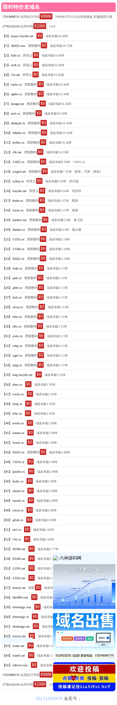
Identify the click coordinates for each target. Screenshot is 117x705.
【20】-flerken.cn (13, 229)
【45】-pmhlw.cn (13, 471)
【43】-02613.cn (13, 452)
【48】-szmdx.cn (13, 500)
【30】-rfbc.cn (11, 326)
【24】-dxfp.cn (12, 268)
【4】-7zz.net (11, 74)
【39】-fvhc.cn (12, 413)
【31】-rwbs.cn (12, 336)
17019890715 (11, 16)
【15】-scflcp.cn (13, 181)
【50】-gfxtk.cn (12, 520)
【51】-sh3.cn (11, 529)
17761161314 (11, 26)
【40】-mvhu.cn (13, 423)
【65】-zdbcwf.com (15, 665)
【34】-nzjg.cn (12, 365)
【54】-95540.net (13, 558)
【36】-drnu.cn (12, 384)
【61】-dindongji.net (16, 626)
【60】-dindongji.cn (15, 617)
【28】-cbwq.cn (12, 307)
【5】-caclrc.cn (12, 84)
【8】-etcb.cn (11, 113)
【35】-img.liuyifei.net (17, 375)
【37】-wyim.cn (13, 394)
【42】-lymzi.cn (13, 442)
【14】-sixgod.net (14, 171)
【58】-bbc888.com (15, 597)
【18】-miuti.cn (12, 210)
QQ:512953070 (50, 698)
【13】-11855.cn (13, 162)
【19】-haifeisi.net (14, 220)
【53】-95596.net (13, 549)
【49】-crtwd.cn (12, 510)
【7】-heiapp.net (13, 104)
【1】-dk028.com (13, 45)
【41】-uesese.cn (13, 433)
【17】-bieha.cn (12, 200)
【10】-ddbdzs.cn (13, 133)
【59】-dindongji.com (16, 607)
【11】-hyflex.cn (13, 142)
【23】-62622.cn (13, 258)
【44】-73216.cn (13, 462)
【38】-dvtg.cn (12, 404)
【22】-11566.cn (13, 249)
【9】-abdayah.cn (13, 123)
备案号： (72, 698)
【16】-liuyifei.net (14, 191)
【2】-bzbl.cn (11, 55)
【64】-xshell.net (13, 655)
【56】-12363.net (13, 578)
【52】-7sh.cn (11, 539)
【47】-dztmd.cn (13, 491)
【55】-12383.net (13, 568)
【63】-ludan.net (13, 646)
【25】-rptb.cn (12, 278)
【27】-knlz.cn (12, 297)
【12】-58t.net (12, 152)
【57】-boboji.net (14, 587)
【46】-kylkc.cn (12, 481)
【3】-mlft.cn (11, 65)
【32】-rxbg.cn (12, 346)
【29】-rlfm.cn (12, 316)
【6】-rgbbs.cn (12, 94)
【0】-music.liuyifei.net (17, 36)
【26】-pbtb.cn (12, 287)
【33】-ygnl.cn (12, 355)
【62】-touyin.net (14, 636)
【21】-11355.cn (13, 239)
